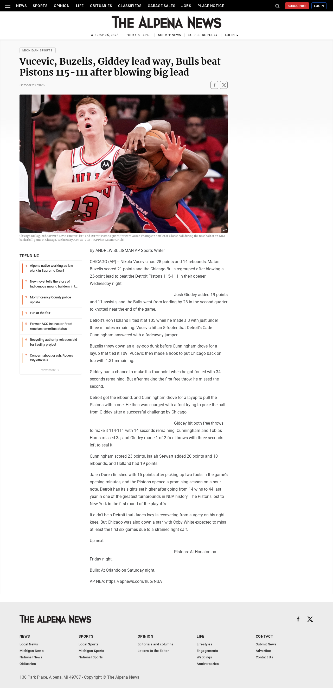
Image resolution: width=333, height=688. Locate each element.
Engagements (207, 651)
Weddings (204, 657)
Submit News (169, 35)
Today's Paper (138, 35)
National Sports (91, 657)
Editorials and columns (156, 644)
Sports (40, 6)
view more (48, 370)
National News (31, 657)
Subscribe (297, 6)
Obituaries (101, 6)
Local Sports (89, 644)
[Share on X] (224, 85)
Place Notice (210, 6)
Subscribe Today (203, 35)
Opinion (62, 6)
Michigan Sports (37, 50)
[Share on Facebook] (214, 85)
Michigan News (32, 651)
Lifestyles (204, 644)
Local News (29, 644)
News (21, 6)
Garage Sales (161, 6)
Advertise (263, 651)
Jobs (186, 6)
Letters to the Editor (153, 651)
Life (80, 6)
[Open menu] (7, 5)
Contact (264, 636)
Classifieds (129, 6)
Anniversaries (208, 664)
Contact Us (264, 657)
